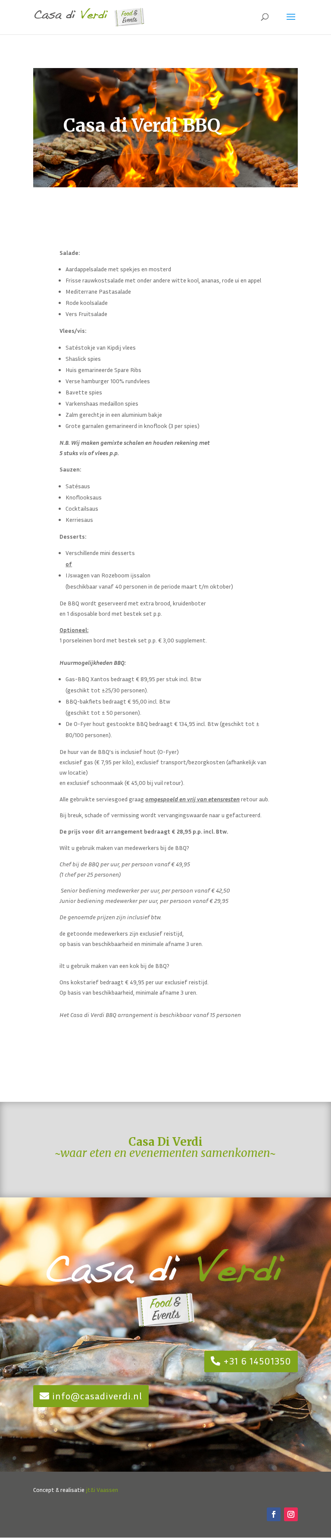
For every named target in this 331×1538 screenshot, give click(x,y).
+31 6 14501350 (257, 1361)
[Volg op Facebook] (274, 1514)
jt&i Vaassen (102, 1489)
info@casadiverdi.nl (97, 1396)
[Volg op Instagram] (291, 1514)
